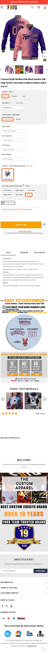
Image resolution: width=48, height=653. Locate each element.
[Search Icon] (32, 7)
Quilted (18, 119)
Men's (5, 96)
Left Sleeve (7, 190)
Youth (24, 96)
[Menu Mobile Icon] (2, 7)
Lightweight (7, 119)
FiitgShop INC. (32, 646)
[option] (24, 38)
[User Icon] (38, 7)
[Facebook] (4, 606)
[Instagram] (8, 606)
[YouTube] (12, 606)
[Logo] (12, 7)
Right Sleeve (19, 190)
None (28, 195)
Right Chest (7, 195)
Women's (14, 96)
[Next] (45, 38)
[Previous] (3, 38)
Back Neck (19, 195)
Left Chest (31, 190)
